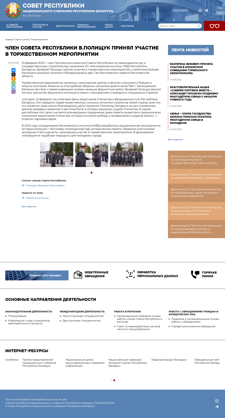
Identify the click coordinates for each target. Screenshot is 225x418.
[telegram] (206, 11)
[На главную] (13, 10)
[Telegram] (13, 87)
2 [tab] (114, 380)
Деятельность (65, 26)
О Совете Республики (14, 25)
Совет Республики (68, 7)
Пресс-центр (109, 25)
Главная (9, 39)
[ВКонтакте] (13, 70)
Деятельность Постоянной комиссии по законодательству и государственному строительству (196, 160)
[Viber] (13, 92)
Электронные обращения (96, 274)
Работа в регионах (37, 198)
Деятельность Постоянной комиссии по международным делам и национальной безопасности (196, 229)
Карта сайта (180, 10)
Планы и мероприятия (86, 25)
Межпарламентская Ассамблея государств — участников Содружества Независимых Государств (195, 364)
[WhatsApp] (13, 83)
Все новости (29, 206)
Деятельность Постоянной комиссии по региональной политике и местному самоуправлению (196, 211)
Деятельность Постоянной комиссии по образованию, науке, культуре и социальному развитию (196, 193)
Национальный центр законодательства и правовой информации (26, 363)
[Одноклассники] (13, 79)
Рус (220, 8)
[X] (13, 74)
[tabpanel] (56, 155)
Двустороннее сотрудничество (82, 320)
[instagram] (200, 11)
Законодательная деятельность (28, 311)
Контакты (127, 26)
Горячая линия (209, 274)
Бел (220, 13)
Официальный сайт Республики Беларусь (150, 361)
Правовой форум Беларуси (110, 359)
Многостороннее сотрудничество (83, 316)
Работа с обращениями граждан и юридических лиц (193, 313)
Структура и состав (40, 25)
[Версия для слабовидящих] (214, 26)
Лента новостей (39, 39)
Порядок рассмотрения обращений (193, 326)
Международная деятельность (82, 311)
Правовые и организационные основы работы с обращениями (195, 320)
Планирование (17, 316)
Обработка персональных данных (157, 274)
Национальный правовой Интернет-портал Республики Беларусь (69, 363)
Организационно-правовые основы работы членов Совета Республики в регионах (139, 319)
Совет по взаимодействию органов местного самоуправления (138, 328)
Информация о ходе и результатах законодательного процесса (29, 322)
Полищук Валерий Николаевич (45, 185)
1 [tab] (92, 173)
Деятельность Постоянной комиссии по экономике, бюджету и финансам (196, 176)
